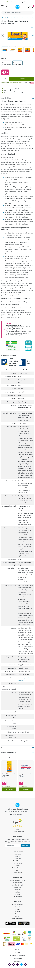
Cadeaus (17, 865)
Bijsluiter (4, 748)
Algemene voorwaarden (17, 955)
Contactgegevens (17, 904)
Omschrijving (6, 98)
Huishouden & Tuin (17, 868)
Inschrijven (25, 845)
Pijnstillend (14, 18)
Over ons (17, 914)
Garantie (17, 894)
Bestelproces (17, 887)
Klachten (17, 892)
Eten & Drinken (17, 861)
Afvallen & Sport (17, 872)
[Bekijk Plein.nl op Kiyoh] (22, 933)
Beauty (17, 856)
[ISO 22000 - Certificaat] (24, 938)
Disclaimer (17, 961)
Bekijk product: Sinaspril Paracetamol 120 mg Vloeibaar (9, 776)
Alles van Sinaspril (27, 18)
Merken (17, 916)
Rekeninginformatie (17, 885)
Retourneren (17, 890)
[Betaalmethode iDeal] (26, 944)
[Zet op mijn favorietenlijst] (32, 27)
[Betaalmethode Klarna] (11, 944)
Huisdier (17, 870)
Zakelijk (17, 907)
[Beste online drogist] (29, 938)
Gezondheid (17, 858)
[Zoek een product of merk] (3, 13)
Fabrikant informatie (8, 752)
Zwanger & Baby (17, 863)
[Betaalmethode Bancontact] (30, 944)
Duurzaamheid (17, 896)
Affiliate (17, 909)
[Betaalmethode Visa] (17, 944)
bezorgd (9, 91)
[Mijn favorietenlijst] (29, 7)
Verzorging (17, 854)
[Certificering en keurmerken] (16, 938)
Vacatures (17, 911)
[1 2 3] (4, 79)
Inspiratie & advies (17, 918)
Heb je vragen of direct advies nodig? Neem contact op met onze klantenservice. (17, 810)
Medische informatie (8, 355)
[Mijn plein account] (6, 7)
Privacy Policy (17, 958)
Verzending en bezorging (17, 880)
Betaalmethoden (17, 883)
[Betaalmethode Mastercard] (22, 944)
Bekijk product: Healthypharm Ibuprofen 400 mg (26, 776)
